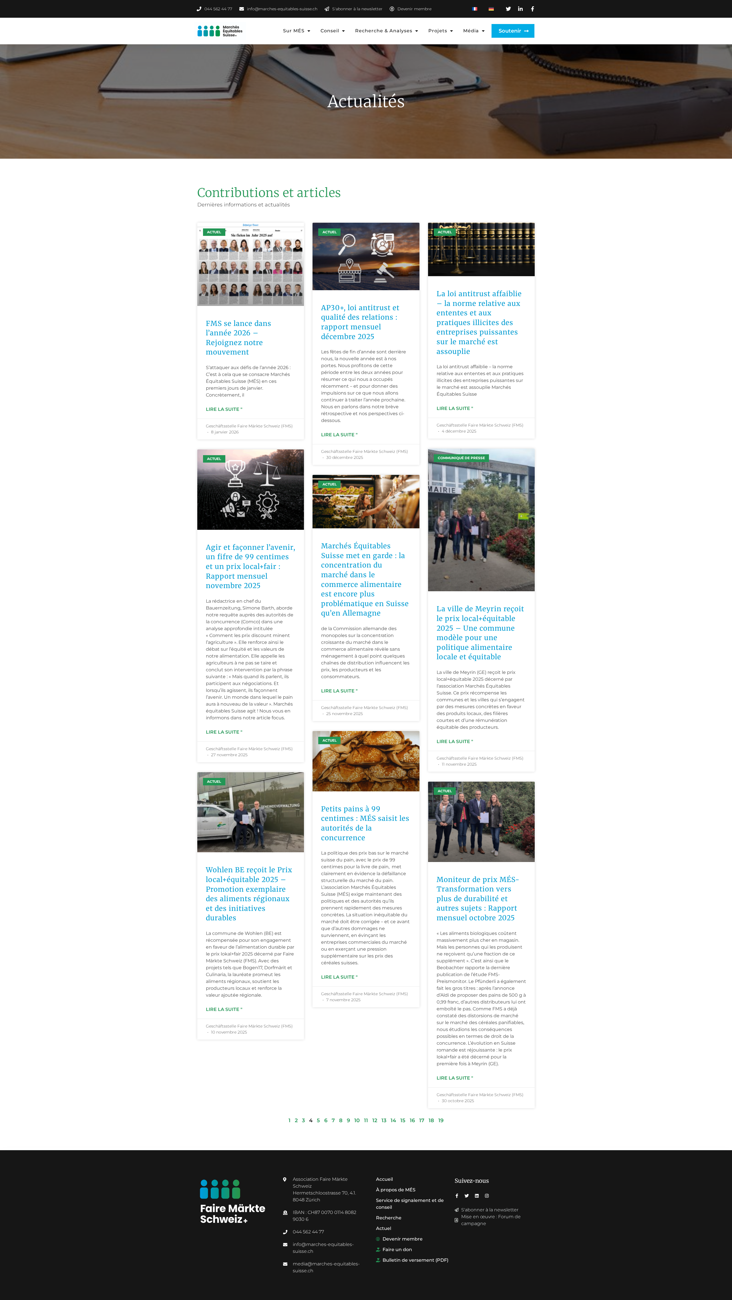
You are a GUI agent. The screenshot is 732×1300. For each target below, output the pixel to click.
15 (402, 1120)
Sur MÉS (294, 30)
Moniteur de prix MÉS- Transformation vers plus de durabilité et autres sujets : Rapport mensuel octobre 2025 (478, 898)
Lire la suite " (224, 409)
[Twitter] (467, 1196)
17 (421, 1120)
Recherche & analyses (383, 30)
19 (440, 1120)
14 (393, 1120)
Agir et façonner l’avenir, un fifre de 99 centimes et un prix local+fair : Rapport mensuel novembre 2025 (250, 566)
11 (366, 1120)
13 (383, 1120)
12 (374, 1120)
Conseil (330, 30)
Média (471, 30)
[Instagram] (487, 1196)
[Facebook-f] (457, 1196)
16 (412, 1120)
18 (431, 1120)
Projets (437, 30)
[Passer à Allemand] (491, 8)
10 (357, 1120)
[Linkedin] (477, 1196)
